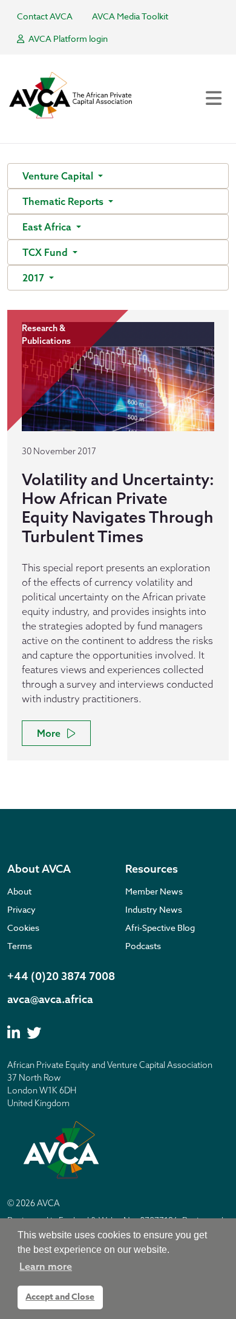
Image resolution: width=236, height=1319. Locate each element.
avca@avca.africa (50, 999)
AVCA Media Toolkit (130, 16)
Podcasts (143, 945)
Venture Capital (59, 176)
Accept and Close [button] (59, 1296)
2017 (34, 278)
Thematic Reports (64, 201)
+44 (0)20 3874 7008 (61, 976)
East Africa (48, 227)
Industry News (153, 909)
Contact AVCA (45, 16)
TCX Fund (46, 252)
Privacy (21, 909)
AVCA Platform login (67, 38)
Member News (154, 891)
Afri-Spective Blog (160, 927)
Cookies (23, 927)
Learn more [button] (45, 1266)
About (19, 891)
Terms (19, 945)
